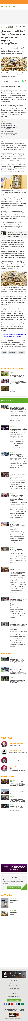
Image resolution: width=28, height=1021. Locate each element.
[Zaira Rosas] (4, 760)
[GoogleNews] (15, 1004)
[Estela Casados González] (4, 744)
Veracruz (21, 352)
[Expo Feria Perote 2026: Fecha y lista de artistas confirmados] (5, 791)
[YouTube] (12, 1004)
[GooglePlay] (22, 1004)
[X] (9, 1004)
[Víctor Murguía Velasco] (4, 752)
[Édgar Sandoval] (4, 768)
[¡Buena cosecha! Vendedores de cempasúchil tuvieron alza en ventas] (5, 389)
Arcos (4, 352)
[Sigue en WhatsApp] (22, 81)
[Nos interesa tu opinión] (14, 974)
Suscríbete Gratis (14, 887)
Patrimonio (12, 352)
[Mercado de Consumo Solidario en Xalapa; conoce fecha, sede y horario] (5, 374)
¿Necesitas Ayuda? (14, 1000)
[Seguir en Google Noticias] (25, 81)
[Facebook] (5, 1004)
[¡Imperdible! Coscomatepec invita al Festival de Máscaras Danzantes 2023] (5, 381)
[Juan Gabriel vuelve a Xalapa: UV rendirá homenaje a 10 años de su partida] (5, 437)
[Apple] (19, 1004)
